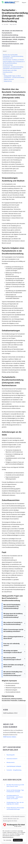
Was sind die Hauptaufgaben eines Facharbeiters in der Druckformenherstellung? (11, 606)
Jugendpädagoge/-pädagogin (14, 766)
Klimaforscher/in (11, 762)
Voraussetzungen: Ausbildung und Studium (13, 59)
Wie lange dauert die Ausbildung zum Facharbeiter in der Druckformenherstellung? (13, 615)
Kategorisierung (8, 81)
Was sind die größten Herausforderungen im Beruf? (12, 658)
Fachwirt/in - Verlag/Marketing (14, 770)
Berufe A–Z (17, 2)
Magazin (24, 2)
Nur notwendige (7, 840)
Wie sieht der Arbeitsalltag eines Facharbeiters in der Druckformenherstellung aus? (12, 673)
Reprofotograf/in (11, 754)
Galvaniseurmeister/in (12, 758)
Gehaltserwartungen (8, 65)
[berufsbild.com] (8, 2)
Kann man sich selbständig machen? (11, 644)
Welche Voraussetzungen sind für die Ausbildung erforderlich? (13, 630)
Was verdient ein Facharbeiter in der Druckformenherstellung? (12, 623)
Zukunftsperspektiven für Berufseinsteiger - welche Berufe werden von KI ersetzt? (15, 797)
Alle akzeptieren (18, 840)
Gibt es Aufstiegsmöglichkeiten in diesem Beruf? (13, 637)
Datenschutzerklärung (8, 837)
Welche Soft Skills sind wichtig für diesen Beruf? (13, 665)
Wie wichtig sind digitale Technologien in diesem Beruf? (12, 651)
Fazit (4, 74)
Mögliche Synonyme (9, 79)
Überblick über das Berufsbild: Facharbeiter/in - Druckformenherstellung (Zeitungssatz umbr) (13, 56)
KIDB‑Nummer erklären (9, 737)
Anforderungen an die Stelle (10, 70)
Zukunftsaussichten (7, 72)
